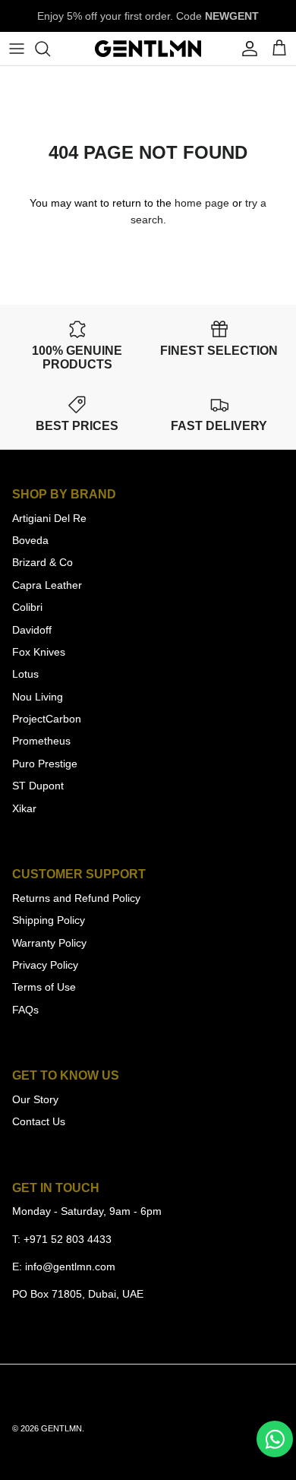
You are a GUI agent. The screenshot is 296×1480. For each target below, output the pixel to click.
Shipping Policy (48, 920)
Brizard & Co (42, 562)
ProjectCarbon (46, 719)
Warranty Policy (49, 943)
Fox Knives (38, 652)
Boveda (30, 540)
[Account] (246, 48)
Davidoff (32, 630)
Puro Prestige (44, 763)
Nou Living (37, 697)
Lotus (25, 674)
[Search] (50, 48)
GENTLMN (61, 1428)
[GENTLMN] (148, 48)
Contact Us (38, 1121)
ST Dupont (38, 786)
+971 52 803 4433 (68, 1239)
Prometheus (41, 741)
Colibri (27, 607)
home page (202, 203)
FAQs (25, 1010)
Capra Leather (47, 585)
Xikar (24, 808)
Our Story (35, 1099)
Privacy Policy (45, 965)
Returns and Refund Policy (76, 898)
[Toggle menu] (16, 48)
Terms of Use (44, 987)
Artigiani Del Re (49, 518)
